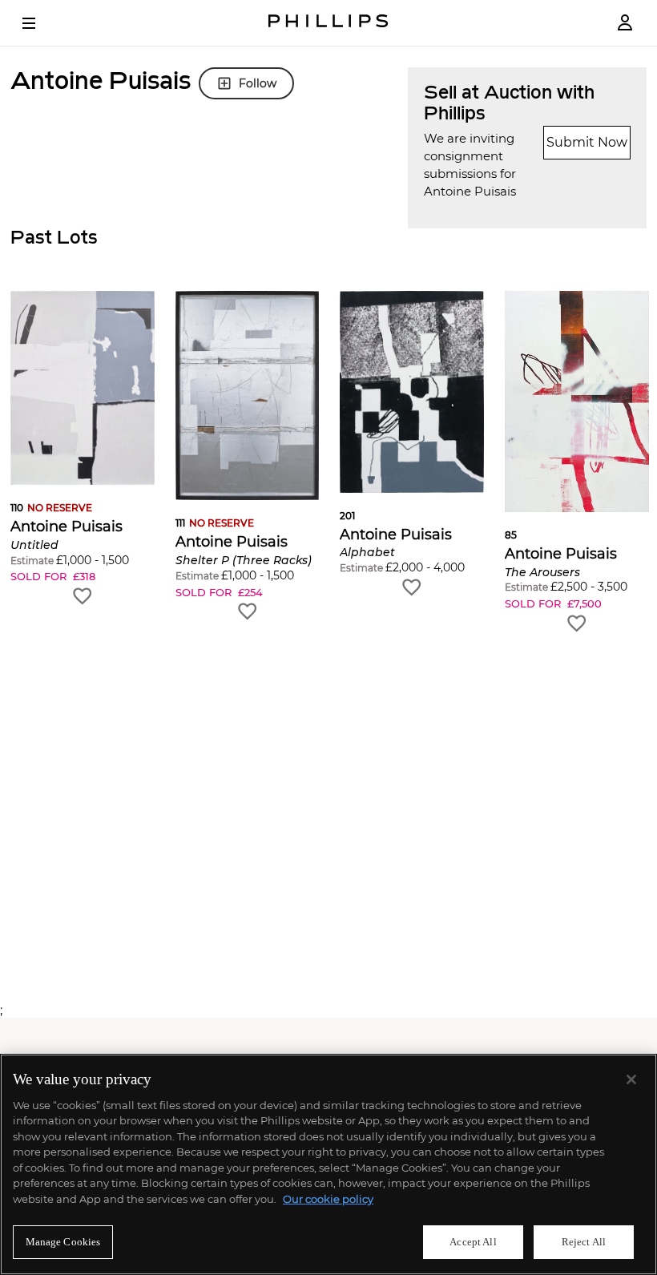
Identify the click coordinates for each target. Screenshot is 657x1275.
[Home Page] (328, 22)
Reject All (584, 1242)
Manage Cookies (63, 1242)
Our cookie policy (328, 1198)
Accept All (472, 1242)
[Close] (631, 1079)
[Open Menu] (40, 23)
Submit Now (586, 142)
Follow (257, 83)
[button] (82, 449)
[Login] (625, 23)
